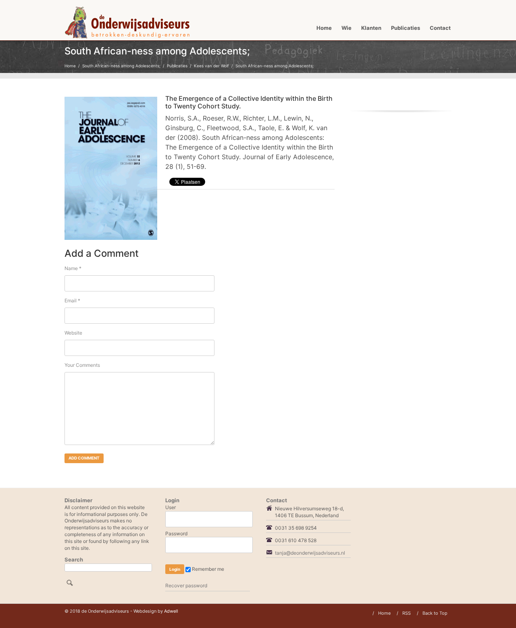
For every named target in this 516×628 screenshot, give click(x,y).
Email (72, 300)
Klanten (371, 28)
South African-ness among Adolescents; (121, 65)
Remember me (207, 569)
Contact (440, 28)
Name (72, 268)
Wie (346, 28)
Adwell (171, 611)
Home (324, 28)
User (170, 507)
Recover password (186, 585)
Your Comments (82, 365)
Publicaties (405, 28)
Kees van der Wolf (211, 65)
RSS (406, 613)
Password (176, 533)
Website (73, 333)
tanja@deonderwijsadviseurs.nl (310, 553)
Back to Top (434, 613)
